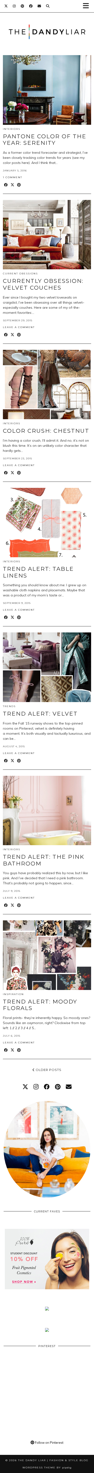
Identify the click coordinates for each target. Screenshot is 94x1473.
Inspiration (13, 994)
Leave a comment (19, 327)
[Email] (39, 6)
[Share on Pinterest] (19, 185)
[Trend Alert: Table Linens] (47, 522)
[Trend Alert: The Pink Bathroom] (47, 810)
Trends (9, 706)
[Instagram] (14, 6)
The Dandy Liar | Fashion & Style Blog (53, 1460)
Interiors (11, 129)
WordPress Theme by (47, 1467)
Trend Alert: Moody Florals (40, 1005)
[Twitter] (6, 6)
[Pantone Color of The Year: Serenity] (47, 90)
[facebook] (47, 1086)
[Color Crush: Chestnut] (47, 384)
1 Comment (12, 177)
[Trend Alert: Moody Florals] (47, 955)
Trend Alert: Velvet (40, 713)
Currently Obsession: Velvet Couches (43, 284)
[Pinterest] (22, 6)
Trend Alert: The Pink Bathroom (43, 860)
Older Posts (48, 1070)
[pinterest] (57, 1086)
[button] (87, 6)
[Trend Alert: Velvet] (47, 667)
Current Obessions (20, 273)
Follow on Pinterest (48, 1442)
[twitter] (25, 1086)
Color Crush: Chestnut (46, 430)
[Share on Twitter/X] (12, 185)
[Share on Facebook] (6, 185)
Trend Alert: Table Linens (38, 572)
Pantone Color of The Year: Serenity (44, 140)
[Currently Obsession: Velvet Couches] (47, 235)
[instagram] (36, 1086)
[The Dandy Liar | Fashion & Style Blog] (47, 24)
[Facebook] (31, 6)
